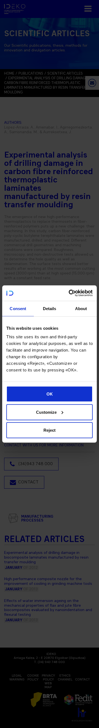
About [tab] (81, 308)
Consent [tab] (18, 308)
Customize (46, 412)
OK (49, 394)
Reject (49, 430)
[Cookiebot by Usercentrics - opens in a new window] (70, 293)
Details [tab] (49, 308)
